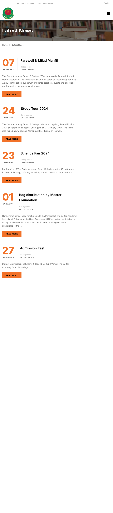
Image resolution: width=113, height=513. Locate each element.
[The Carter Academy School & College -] (8, 13)
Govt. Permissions (45, 3)
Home (5, 45)
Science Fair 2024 (35, 153)
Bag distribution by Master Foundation (40, 197)
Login (106, 3)
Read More (12, 94)
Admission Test (32, 248)
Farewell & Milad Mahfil (39, 60)
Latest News (27, 70)
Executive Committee (25, 3)
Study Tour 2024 (34, 108)
